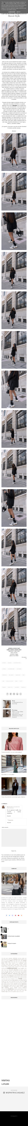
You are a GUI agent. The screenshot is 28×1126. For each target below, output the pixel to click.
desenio (25, 969)
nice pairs (6, 981)
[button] (4, 3)
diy (7, 971)
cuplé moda (19, 668)
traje (9, 990)
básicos (7, 960)
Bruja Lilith (10, 806)
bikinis (17, 960)
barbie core (3, 960)
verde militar (24, 990)
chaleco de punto (23, 965)
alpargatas (10, 958)
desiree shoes (4, 971)
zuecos (22, 991)
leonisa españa (6, 976)
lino (19, 976)
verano (15, 990)
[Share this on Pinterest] (14, 694)
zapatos (17, 991)
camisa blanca (8, 964)
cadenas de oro (15, 963)
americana (15, 958)
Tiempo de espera (12, 943)
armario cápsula (11, 959)
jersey (25, 973)
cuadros (22, 968)
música (21, 980)
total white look (4, 990)
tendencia (25, 987)
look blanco (10, 977)
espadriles (10, 971)
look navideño (14, 977)
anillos (2, 959)
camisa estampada (15, 964)
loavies (22, 976)
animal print (6, 959)
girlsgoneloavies (24, 972)
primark (4, 687)
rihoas (2, 985)
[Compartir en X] (11, 694)
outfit (21, 681)
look (3, 681)
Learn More (11, 12)
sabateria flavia (12, 985)
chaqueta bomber (11, 966)
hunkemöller (4, 973)
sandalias (22, 985)
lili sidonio (15, 976)
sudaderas (17, 687)
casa (11, 965)
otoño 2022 (22, 981)
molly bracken (15, 980)
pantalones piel (12, 982)
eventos (25, 971)
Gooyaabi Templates (14, 1122)
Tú (8, 928)
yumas (14, 991)
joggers (7, 974)
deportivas (4, 675)
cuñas (25, 968)
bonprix (6, 961)
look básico (6, 977)
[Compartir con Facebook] (7, 694)
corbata (19, 968)
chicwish (22, 966)
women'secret (10, 991)
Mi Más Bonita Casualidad (14, 936)
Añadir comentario (5, 827)
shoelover (6, 986)
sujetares (11, 987)
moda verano (9, 980)
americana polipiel (21, 958)
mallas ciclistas (9, 681)
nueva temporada (12, 981)
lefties (21, 974)
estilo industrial (15, 971)
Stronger (15, 105)
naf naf (25, 980)
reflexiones (24, 984)
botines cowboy (8, 963)
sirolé (10, 986)
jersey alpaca (3, 974)
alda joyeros (6, 958)
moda (16, 681)
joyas (10, 974)
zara (20, 991)
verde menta (19, 990)
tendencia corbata (4, 989)
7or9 (2, 958)
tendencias (23, 687)
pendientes (25, 982)
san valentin (17, 985)
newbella (2, 981)
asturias (4, 662)
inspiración (18, 675)
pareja (17, 982)
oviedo (5, 982)
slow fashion (13, 986)
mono (19, 980)
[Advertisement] (14, 1030)
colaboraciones (11, 668)
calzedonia (3, 964)
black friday (20, 960)
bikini (14, 960)
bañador (19, 959)
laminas (18, 974)
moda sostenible (4, 980)
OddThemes (12, 1120)
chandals (6, 966)
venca (11, 990)
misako (12, 978)
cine (26, 966)
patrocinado (20, 982)
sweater (15, 987)
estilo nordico (20, 971)
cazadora (14, 965)
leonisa (2, 976)
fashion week (13, 972)
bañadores (23, 959)
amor (26, 958)
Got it (18, 12)
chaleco (18, 965)
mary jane (25, 977)
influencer (11, 675)
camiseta (20, 964)
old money (17, 981)
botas (9, 961)
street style (10, 687)
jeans (23, 973)
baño (26, 959)
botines (2, 963)
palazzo (8, 982)
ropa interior (6, 985)
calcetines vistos (17, 662)
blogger (9, 662)
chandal (4, 668)
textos (21, 989)
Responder (9, 822)
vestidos (3, 991)
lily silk (18, 976)
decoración (11, 969)
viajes (6, 991)
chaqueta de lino (18, 966)
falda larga (3, 972)
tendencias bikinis (17, 989)
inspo (23, 675)
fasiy (17, 972)
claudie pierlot (3, 968)
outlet (2, 982)
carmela (8, 965)
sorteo (17, 986)
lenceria (25, 974)
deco (7, 969)
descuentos (21, 969)
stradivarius (21, 986)
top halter (25, 989)
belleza (11, 960)
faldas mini (8, 972)
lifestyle (11, 976)
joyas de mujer (14, 974)
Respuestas (10, 820)
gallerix (19, 972)
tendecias (20, 987)
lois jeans (25, 976)
